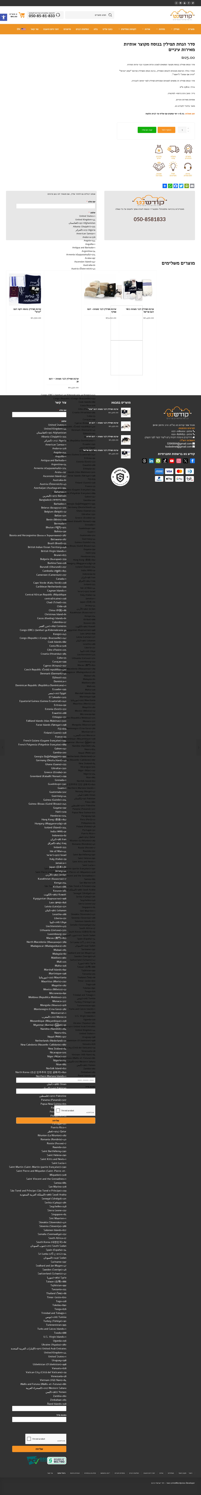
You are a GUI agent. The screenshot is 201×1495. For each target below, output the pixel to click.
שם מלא (90, 206)
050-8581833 (150, 224)
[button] (3, 17)
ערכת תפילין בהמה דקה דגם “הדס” (27, 385)
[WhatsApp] (176, 2)
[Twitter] (193, 2)
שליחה (55, 1125)
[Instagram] (180, 2)
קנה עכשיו (147, 134)
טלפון (91, 217)
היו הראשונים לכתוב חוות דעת (100, 321)
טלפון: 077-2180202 (182, 506)
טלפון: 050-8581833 (182, 509)
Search (110, 15)
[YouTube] (185, 2)
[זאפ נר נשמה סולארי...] (2, 747)
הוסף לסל (166, 134)
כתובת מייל (61, 1490)
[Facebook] (189, 2)
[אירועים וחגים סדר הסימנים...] (198, 747)
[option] (51, 221)
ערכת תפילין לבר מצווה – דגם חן (64, 455)
